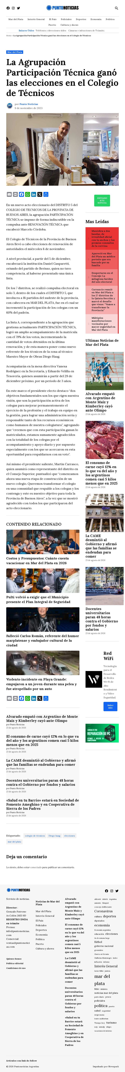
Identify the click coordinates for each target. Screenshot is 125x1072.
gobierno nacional (103, 946)
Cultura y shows (69, 25)
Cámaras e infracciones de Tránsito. (86, 30)
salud (97, 1010)
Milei (96, 989)
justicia (107, 971)
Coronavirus (103, 911)
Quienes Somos (13, 959)
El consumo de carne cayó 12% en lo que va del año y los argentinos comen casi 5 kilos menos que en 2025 (42, 740)
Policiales (66, 19)
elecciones (69, 835)
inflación (98, 962)
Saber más (110, 706)
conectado (36, 867)
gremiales (98, 950)
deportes (109, 916)
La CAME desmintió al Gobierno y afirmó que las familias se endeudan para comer (41, 762)
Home (9, 35)
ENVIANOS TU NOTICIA (102, 200)
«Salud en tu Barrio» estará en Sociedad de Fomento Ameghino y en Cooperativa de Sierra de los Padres (42, 804)
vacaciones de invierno (103, 1031)
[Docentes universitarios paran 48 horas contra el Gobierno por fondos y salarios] (105, 587)
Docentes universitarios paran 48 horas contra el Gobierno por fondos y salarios (40, 782)
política (100, 1005)
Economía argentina (102, 930)
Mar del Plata (15, 19)
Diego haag (54, 835)
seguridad (106, 1011)
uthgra (108, 1027)
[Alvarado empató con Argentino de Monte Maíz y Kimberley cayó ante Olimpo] (105, 372)
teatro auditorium (101, 1019)
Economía (96, 19)
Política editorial (14, 963)
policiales (99, 1000)
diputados (99, 920)
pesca (108, 997)
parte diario (99, 997)
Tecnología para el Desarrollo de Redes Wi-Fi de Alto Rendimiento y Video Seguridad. (110, 682)
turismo (111, 1022)
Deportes (81, 19)
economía (102, 925)
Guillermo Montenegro (103, 958)
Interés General (36, 19)
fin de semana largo (101, 938)
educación (99, 934)
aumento (97, 903)
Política (110, 19)
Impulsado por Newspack (106, 1066)
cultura (98, 916)
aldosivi (97, 899)
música (103, 989)
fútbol (98, 942)
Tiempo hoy (99, 1023)
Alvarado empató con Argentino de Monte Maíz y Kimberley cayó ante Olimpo (42, 718)
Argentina (113, 899)
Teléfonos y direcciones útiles (51, 30)
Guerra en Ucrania (101, 954)
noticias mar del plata (106, 992)
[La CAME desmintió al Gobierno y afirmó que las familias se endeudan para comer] (105, 513)
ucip (96, 1027)
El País (52, 19)
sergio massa (99, 1015)
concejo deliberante (103, 907)
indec (115, 958)
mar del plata (14, 841)
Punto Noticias (29, 104)
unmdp (102, 1027)
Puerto (52, 25)
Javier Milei (98, 971)
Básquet (105, 903)
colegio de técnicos (35, 835)
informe (106, 962)
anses (105, 899)
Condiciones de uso (16, 968)
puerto (112, 1006)
